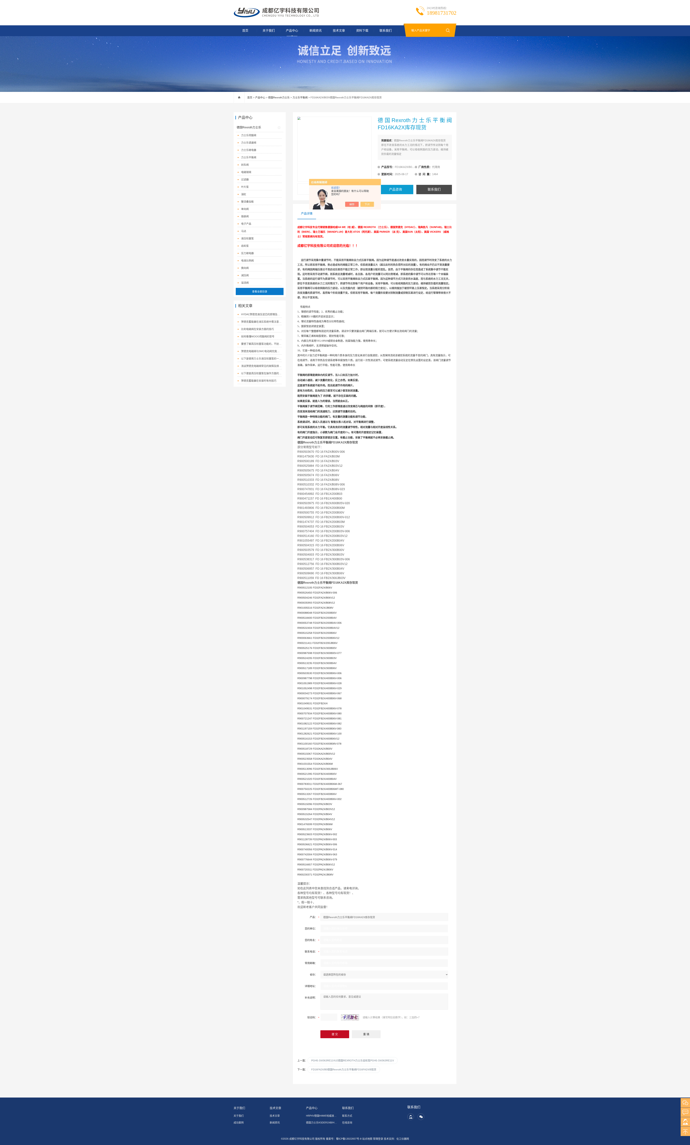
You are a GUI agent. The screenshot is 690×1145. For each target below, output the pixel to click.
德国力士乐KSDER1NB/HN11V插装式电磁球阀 (322, 1122)
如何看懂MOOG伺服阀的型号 (257, 336)
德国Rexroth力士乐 (279, 97)
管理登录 (378, 1138)
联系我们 (386, 30)
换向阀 (245, 267)
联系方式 (347, 1115)
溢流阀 (245, 282)
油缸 (243, 194)
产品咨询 (395, 189)
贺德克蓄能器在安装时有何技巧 (258, 380)
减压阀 (245, 275)
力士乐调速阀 (248, 142)
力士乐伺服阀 (248, 135)
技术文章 (339, 30)
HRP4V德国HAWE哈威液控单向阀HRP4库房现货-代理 (322, 1115)
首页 (245, 30)
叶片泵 (245, 186)
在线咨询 (347, 1122)
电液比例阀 (247, 260)
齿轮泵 (245, 245)
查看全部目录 (259, 291)
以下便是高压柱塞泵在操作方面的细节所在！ (261, 373)
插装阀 (245, 216)
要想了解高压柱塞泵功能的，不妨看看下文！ (261, 343)
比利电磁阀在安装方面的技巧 (257, 329)
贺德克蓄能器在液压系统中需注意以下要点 (261, 321)
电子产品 (246, 223)
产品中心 (292, 30)
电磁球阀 (246, 172)
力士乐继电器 (248, 150)
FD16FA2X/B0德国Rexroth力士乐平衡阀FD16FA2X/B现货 (343, 1069)
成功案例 (239, 1122)
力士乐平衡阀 (300, 97)
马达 (243, 231)
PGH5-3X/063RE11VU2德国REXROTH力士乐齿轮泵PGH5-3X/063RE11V (352, 1060)
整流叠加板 (247, 201)
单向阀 (245, 208)
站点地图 (367, 1138)
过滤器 (245, 179)
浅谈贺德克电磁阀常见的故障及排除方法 (261, 365)
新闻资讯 (315, 30)
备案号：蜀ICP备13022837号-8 (344, 1138)
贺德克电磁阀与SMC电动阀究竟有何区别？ (261, 351)
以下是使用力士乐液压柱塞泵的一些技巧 (261, 358)
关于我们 (269, 30)
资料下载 (362, 30)
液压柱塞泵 (247, 238)
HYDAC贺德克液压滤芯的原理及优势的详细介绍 (261, 314)
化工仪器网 (402, 1138)
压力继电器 (247, 253)
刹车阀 (245, 164)
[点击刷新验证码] (350, 1017)
